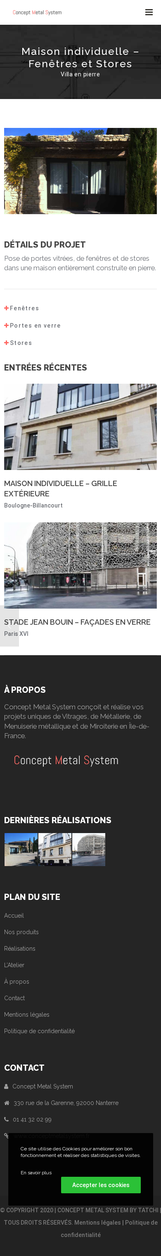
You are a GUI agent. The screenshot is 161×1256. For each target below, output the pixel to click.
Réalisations (20, 948)
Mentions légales (27, 1014)
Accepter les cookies (101, 1185)
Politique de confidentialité (39, 1031)
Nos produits (21, 932)
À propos (16, 981)
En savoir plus (36, 1173)
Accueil (14, 915)
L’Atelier (14, 965)
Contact (14, 998)
